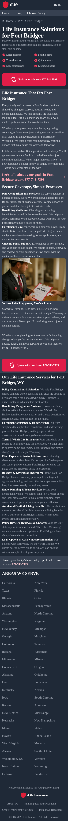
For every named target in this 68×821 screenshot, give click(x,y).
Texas (5, 590)
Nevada (39, 690)
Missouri (40, 659)
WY (20, 21)
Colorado (8, 644)
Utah (5, 682)
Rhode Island (42, 735)
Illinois (6, 598)
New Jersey (9, 628)
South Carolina (43, 697)
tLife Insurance (30, 817)
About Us (12, 803)
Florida (38, 590)
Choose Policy (36, 13)
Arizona (7, 613)
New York (40, 583)
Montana (40, 743)
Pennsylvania (42, 606)
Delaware (8, 774)
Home (6, 13)
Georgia (7, 636)
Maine (6, 728)
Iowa (5, 697)
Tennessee (40, 644)
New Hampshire (44, 720)
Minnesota (8, 659)
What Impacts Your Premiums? (41, 803)
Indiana (7, 651)
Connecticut (9, 667)
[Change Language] (58, 5)
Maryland (40, 636)
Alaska (6, 751)
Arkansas (40, 705)
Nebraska (8, 720)
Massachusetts (11, 606)
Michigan (40, 628)
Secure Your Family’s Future (17, 809)
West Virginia (11, 743)
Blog (18, 13)
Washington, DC (12, 758)
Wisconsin (40, 651)
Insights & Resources (50, 809)
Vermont (39, 758)
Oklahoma (40, 674)
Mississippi (41, 713)
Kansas (6, 705)
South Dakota (43, 751)
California (8, 583)
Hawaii (6, 735)
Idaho (37, 728)
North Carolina (43, 613)
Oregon (39, 667)
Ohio (37, 598)
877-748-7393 (20, 564)
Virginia (39, 621)
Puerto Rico (41, 774)
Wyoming (40, 766)
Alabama (7, 674)
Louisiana (40, 682)
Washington (9, 621)
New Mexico (10, 713)
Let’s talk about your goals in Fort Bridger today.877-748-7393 (28, 177)
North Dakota (10, 766)
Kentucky (8, 690)
